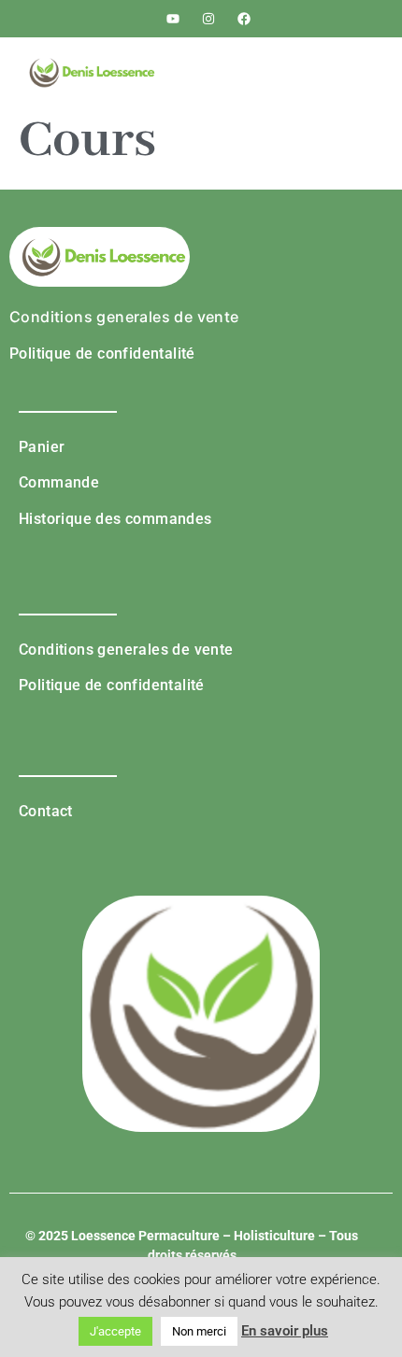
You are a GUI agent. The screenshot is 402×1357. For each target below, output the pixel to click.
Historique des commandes (115, 519)
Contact (46, 811)
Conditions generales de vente (124, 316)
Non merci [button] (199, 1331)
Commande (59, 482)
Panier (42, 447)
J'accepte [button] (115, 1331)
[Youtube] (174, 18)
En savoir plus (284, 1330)
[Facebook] (244, 18)
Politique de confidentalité (102, 353)
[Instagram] (208, 18)
